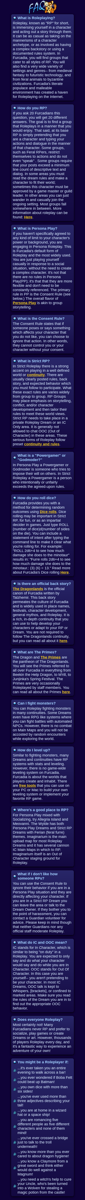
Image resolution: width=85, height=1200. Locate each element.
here (63, 641)
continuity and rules (41, 444)
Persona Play (24, 303)
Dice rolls (48, 512)
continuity (36, 375)
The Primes (51, 657)
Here (28, 217)
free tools (27, 786)
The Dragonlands (28, 589)
